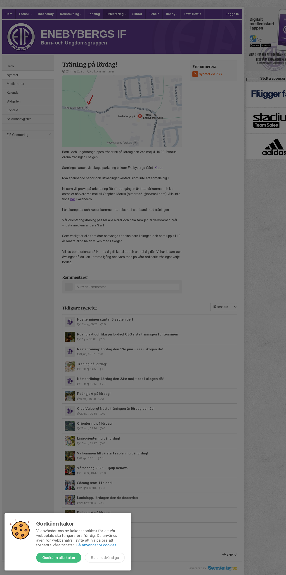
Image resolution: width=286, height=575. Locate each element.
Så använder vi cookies (96, 545)
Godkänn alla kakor (58, 557)
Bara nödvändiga (105, 557)
